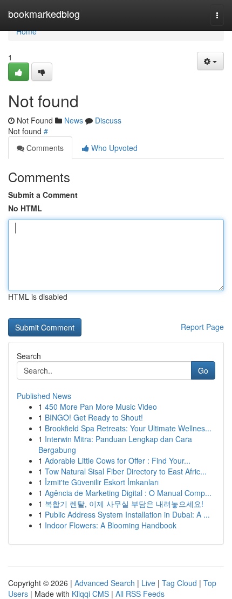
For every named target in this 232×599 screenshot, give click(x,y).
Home (26, 31)
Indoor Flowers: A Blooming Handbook (110, 525)
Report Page (202, 326)
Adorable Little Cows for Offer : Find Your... (117, 460)
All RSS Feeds (140, 593)
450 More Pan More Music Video (101, 406)
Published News (44, 395)
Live (148, 582)
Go (203, 370)
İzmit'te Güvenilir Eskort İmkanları (102, 482)
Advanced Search (104, 582)
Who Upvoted (113, 147)
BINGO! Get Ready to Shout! (94, 417)
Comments (44, 147)
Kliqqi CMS (90, 593)
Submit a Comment (43, 194)
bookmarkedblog (44, 13)
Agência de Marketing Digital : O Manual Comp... (128, 492)
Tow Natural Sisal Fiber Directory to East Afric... (126, 471)
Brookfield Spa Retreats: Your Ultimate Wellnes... (128, 428)
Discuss (108, 120)
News (73, 120)
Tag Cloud (179, 582)
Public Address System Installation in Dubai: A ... (127, 514)
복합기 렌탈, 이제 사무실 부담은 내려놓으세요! (124, 503)
